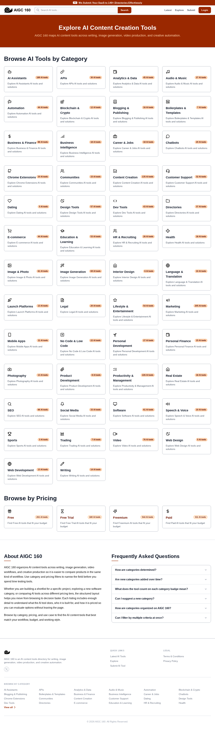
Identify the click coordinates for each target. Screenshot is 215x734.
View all (8, 707)
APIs (41, 689)
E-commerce (81, 703)
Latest (168, 10)
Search (124, 10)
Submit (191, 10)
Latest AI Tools (118, 656)
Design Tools (185, 698)
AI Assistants (10, 689)
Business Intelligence (120, 694)
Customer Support (118, 698)
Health (182, 703)
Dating (147, 698)
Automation (150, 689)
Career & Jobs (151, 694)
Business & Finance (84, 694)
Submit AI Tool (117, 665)
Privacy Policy (170, 661)
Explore (179, 10)
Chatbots (183, 694)
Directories (44, 703)
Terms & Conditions (173, 656)
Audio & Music (116, 689)
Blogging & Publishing (15, 694)
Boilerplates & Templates (52, 694)
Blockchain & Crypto (189, 689)
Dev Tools (9, 703)
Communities (46, 698)
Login (204, 10)
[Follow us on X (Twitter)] (6, 669)
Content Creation (83, 698)
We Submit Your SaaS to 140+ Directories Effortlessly (110, 2)
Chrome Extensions (14, 698)
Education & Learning (120, 703)
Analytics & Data (82, 689)
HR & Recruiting (152, 703)
